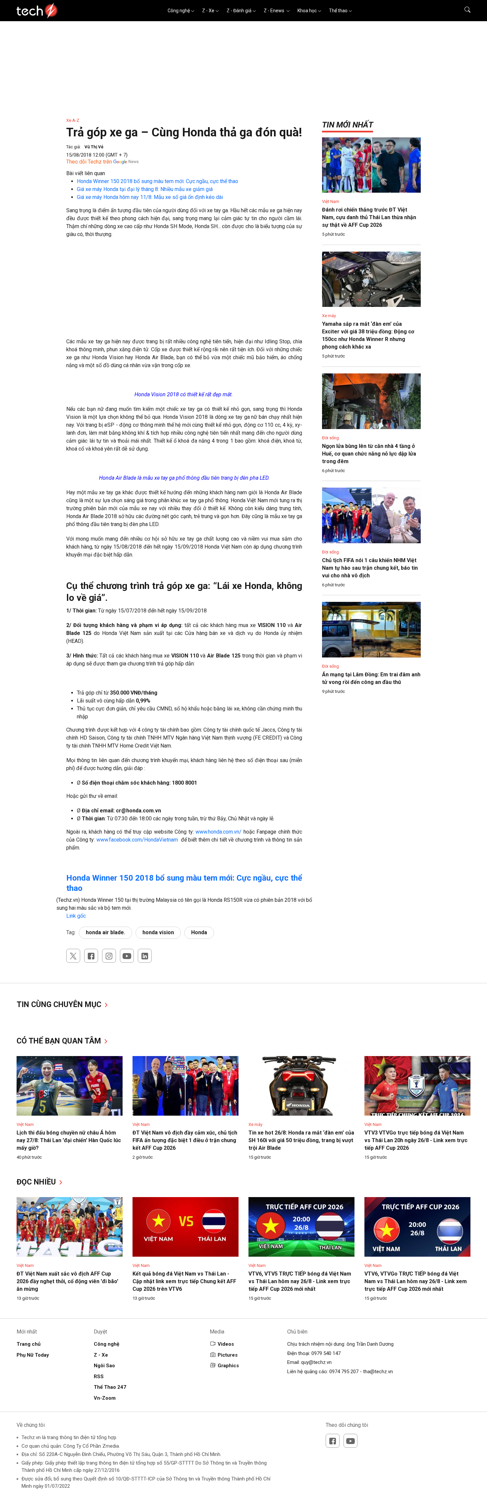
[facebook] (91, 956)
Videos (226, 1344)
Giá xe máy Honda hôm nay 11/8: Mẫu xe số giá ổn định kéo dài (150, 197)
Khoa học (307, 10)
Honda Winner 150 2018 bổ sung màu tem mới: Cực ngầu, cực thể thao (157, 181)
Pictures (228, 1355)
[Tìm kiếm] (463, 10)
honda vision (158, 932)
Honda (199, 932)
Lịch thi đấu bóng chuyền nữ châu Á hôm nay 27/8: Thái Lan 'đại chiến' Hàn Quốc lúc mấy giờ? (69, 1140)
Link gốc (76, 916)
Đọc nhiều (37, 1182)
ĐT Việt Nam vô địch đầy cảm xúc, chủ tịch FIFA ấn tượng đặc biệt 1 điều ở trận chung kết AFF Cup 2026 (185, 1140)
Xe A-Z (72, 120)
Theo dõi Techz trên (89, 162)
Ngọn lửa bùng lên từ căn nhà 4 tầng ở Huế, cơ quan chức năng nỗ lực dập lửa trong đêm (369, 453)
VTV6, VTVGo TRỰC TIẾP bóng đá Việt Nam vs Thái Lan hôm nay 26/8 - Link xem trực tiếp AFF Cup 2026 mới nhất (415, 1281)
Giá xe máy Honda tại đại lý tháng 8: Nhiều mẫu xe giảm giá (145, 189)
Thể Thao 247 (110, 1387)
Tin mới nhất (347, 124)
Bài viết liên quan (85, 173)
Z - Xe (208, 10)
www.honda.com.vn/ (218, 832)
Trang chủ (28, 1344)
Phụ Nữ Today (33, 1355)
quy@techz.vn (316, 1362)
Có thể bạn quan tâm (60, 1041)
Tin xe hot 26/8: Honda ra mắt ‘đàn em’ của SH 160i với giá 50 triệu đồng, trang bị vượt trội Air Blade (301, 1140)
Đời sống (330, 437)
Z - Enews (274, 10)
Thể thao (338, 10)
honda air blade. (105, 932)
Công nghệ (179, 10)
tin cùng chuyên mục (60, 1004)
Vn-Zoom (105, 1398)
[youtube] (127, 956)
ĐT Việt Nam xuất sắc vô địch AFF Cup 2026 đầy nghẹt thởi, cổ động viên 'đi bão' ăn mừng (67, 1281)
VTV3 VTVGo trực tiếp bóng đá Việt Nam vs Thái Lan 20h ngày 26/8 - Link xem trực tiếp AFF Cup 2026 (415, 1140)
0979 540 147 (326, 1353)
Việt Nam (330, 201)
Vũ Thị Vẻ (93, 146)
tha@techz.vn (378, 1372)
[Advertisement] (184, 291)
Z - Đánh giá (239, 10)
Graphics (228, 1366)
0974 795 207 (343, 1372)
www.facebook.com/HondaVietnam (137, 840)
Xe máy (329, 315)
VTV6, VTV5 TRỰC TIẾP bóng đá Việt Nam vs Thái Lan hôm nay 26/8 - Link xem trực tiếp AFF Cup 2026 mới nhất (299, 1281)
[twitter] (73, 956)
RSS (99, 1376)
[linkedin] (145, 956)
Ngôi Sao (104, 1366)
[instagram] (109, 956)
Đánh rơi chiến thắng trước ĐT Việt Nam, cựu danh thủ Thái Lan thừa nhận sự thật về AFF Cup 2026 (369, 217)
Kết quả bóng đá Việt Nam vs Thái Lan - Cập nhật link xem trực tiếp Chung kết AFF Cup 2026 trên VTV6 (184, 1281)
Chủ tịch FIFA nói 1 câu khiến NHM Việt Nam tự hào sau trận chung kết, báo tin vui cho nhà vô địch (370, 568)
